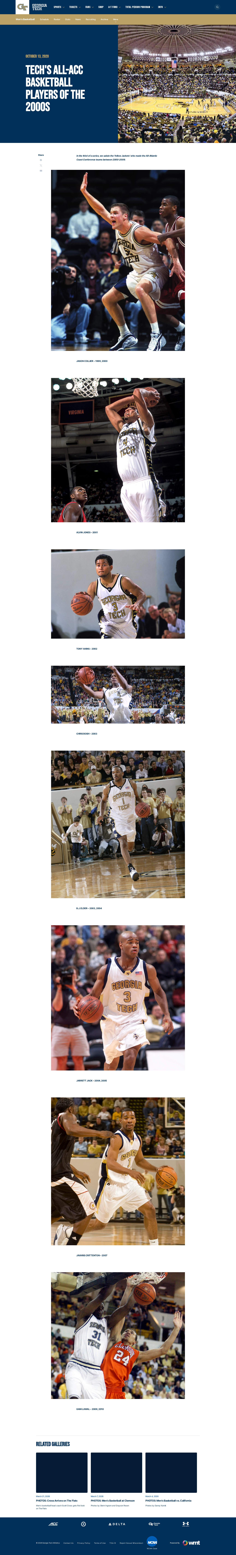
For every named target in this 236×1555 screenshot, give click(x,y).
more (115, 19)
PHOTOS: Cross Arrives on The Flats (56, 1500)
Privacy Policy (83, 1543)
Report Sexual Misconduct (131, 1543)
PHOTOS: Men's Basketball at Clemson (113, 1500)
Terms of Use (100, 1543)
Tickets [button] (73, 7)
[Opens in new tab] (53, 1524)
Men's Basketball (25, 19)
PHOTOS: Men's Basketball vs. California (168, 1500)
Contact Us (68, 1543)
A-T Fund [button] (113, 7)
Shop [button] (101, 7)
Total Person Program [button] (138, 7)
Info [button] (160, 7)
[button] (217, 7)
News (78, 19)
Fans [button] (87, 7)
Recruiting (91, 19)
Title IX (113, 1543)
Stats (67, 19)
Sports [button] (57, 7)
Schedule (44, 19)
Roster (57, 19)
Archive (104, 19)
